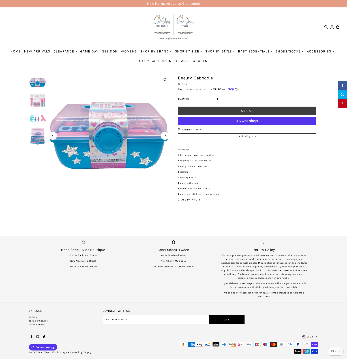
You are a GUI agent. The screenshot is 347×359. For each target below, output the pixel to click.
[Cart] (337, 27)
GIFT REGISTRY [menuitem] (165, 61)
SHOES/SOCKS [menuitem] (288, 51)
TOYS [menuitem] (141, 61)
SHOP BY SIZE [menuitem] (187, 51)
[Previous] (53, 136)
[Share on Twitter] (342, 94)
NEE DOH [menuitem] (110, 51)
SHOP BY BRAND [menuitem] (154, 51)
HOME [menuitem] (15, 51)
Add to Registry (247, 136)
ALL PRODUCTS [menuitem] (194, 61)
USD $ (310, 336)
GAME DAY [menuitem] (89, 51)
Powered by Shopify (80, 352)
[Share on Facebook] (342, 85)
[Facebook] (31, 336)
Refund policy (36, 324)
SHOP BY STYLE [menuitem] (218, 51)
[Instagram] (37, 336)
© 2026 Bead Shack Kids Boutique (48, 352)
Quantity (184, 99)
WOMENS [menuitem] (129, 51)
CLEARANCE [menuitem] (63, 51)
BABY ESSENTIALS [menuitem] (253, 51)
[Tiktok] (44, 336)
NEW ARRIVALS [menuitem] (37, 51)
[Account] (332, 27)
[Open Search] (326, 27)
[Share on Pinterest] (342, 103)
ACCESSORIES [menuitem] (319, 51)
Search (33, 317)
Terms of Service (38, 320)
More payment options (191, 129)
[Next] (165, 136)
